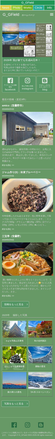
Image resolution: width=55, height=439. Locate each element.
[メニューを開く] (52, 14)
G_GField (27, 2)
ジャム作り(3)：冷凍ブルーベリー (21, 172)
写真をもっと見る (13, 403)
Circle (38, 7)
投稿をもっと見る (13, 304)
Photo (16, 7)
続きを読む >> (8, 165)
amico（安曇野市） (13, 105)
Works (27, 7)
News (5, 7)
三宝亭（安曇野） (12, 236)
